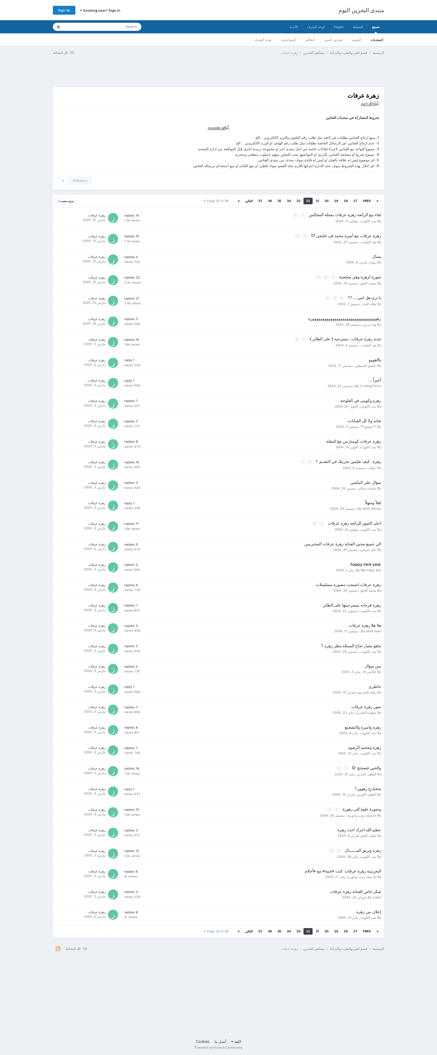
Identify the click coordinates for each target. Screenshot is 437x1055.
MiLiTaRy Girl (371, 570)
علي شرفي (368, 550)
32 (308, 201)
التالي (249, 201)
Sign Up (64, 10)
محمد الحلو (368, 283)
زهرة (372, 262)
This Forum (79, 27)
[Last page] (238, 201)
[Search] (58, 27)
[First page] (377, 201)
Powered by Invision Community (218, 1047)
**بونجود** (368, 426)
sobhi (377, 897)
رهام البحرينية (366, 692)
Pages (339, 27)
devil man (373, 631)
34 (289, 201)
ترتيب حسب (67, 201)
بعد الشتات (368, 242)
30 (326, 201)
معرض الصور (333, 40)
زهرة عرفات (96, 215)
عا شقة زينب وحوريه (361, 815)
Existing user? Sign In (101, 10)
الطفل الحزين (366, 774)
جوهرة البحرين (366, 712)
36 (270, 201)
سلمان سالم (367, 488)
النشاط (358, 27)
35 (279, 201)
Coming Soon (370, 386)
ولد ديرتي (369, 324)
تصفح (376, 27)
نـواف (372, 468)
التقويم (356, 40)
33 (298, 201)
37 (260, 201)
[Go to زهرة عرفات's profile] (113, 218)
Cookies (203, 1041)
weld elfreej (371, 508)
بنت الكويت (368, 221)
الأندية (294, 27)
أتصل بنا (220, 1041)
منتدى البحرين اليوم (361, 10)
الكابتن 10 (369, 672)
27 (355, 201)
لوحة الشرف (263, 40)
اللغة (237, 1041)
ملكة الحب (369, 304)
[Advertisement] (292, 74)
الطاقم (310, 40)
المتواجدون (288, 40)
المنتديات (376, 40)
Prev (367, 201)
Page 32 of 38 (217, 201)
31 (317, 201)
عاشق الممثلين (365, 366)
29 (336, 201)
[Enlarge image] (370, 104)
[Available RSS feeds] (58, 948)
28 (346, 201)
